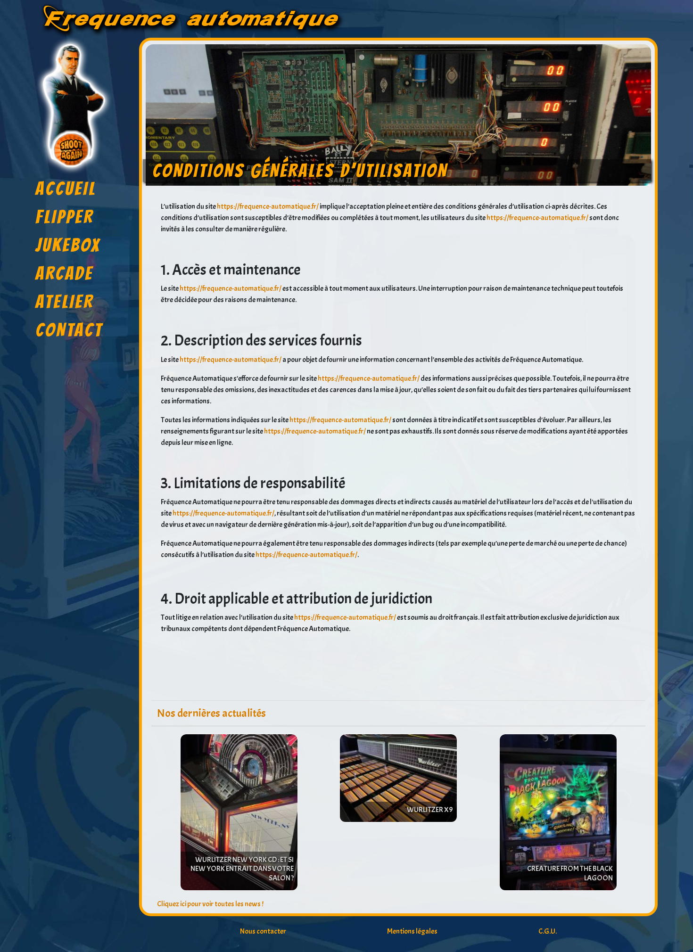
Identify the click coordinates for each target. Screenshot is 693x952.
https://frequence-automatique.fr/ (268, 206)
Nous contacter (263, 931)
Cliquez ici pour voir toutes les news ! (210, 904)
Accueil (65, 188)
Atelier (64, 302)
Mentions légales (412, 931)
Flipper (64, 217)
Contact (69, 330)
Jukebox (67, 245)
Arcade (64, 273)
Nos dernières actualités (211, 713)
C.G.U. (547, 931)
